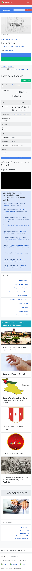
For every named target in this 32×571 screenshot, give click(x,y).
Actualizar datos (26, 80)
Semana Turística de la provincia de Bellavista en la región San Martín (15, 400)
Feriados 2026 (25, 527)
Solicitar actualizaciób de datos (16, 157)
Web (13, 137)
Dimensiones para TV (22, 315)
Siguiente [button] (10, 66)
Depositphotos (21, 550)
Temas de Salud (23, 307)
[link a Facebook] (13, 564)
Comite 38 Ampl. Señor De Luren (13, 47)
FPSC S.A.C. (6, 205)
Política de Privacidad (9, 560)
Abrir (13, 141)
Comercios (5, 9)
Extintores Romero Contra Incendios (18, 225)
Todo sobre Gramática (21, 284)
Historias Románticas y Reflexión (18, 292)
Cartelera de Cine (23, 303)
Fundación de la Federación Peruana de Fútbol (13, 428)
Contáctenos (22, 560)
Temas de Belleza (23, 311)
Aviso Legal (14, 556)
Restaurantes (6, 10)
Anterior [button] (4, 66)
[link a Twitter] (3, 564)
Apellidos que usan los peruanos (18, 299)
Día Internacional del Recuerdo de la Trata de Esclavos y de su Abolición (15, 479)
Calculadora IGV (23, 280)
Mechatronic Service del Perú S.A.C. (13, 239)
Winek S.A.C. (6, 219)
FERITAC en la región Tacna (13, 453)
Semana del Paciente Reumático (14, 374)
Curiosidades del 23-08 (22, 538)
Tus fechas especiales (22, 536)
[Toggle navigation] (28, 2)
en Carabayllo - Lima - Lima (12, 39)
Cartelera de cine (24, 530)
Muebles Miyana (19, 253)
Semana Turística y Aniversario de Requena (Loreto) (15, 349)
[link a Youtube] (23, 564)
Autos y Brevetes (23, 295)
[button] (16, 55)
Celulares (29, 9)
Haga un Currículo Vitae (21, 288)
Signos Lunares (24, 533)
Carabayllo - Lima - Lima (19, 114)
